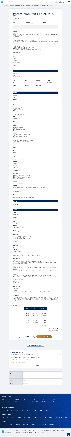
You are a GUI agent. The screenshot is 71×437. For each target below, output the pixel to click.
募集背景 (23, 26)
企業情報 (55, 26)
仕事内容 (17, 26)
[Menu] (69, 2)
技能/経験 (30, 26)
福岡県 (33, 380)
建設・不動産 (25, 376)
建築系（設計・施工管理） (28, 372)
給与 (36, 26)
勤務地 (43, 26)
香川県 (30, 380)
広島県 (27, 380)
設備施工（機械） (37, 372)
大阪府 (24, 380)
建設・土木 (31, 376)
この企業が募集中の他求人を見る (35, 345)
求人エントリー (44, 336)
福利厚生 (49, 26)
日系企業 (25, 383)
